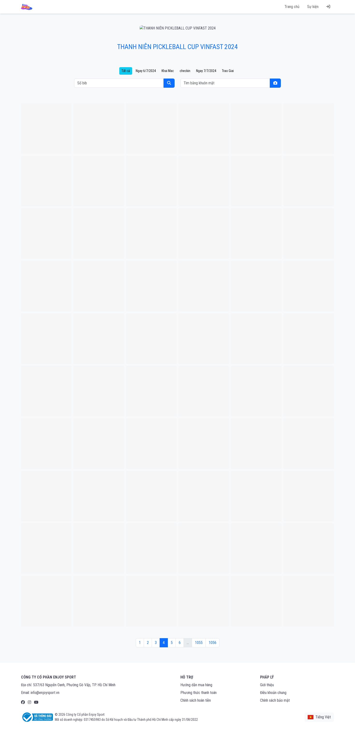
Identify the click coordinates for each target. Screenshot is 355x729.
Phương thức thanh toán (198, 692)
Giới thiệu (267, 685)
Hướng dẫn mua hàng (196, 685)
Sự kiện (313, 6)
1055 (199, 642)
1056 (212, 642)
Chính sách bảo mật (275, 700)
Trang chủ (291, 6)
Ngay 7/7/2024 (206, 71)
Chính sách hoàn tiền (195, 700)
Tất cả (125, 71)
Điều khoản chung (273, 692)
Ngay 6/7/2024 (146, 71)
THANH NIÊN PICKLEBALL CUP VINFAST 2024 (177, 47)
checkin (185, 71)
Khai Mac (168, 71)
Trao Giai (228, 71)
